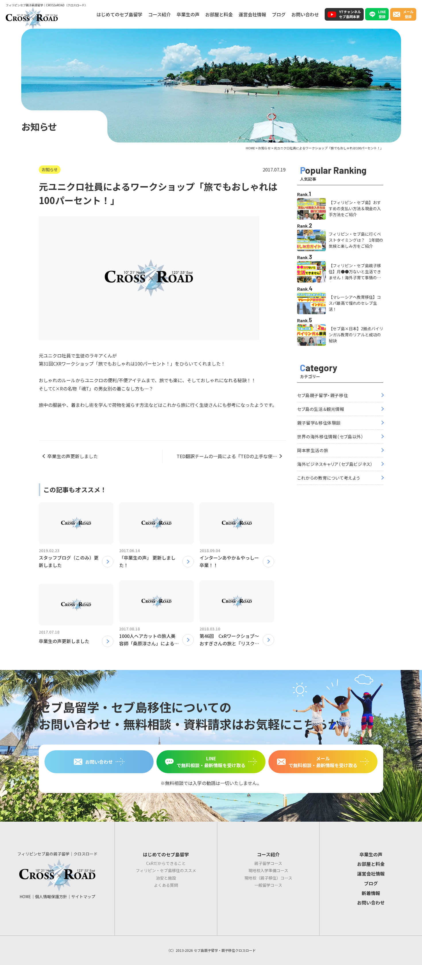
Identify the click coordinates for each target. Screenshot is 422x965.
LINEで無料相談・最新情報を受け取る (211, 762)
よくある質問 (166, 885)
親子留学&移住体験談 (319, 423)
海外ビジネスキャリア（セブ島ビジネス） (335, 464)
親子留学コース (268, 863)
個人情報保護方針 (51, 896)
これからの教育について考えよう (328, 478)
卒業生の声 (188, 14)
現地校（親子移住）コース (268, 878)
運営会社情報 (252, 14)
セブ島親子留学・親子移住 (322, 395)
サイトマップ (83, 896)
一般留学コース (268, 885)
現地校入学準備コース (268, 870)
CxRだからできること (166, 863)
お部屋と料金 (219, 14)
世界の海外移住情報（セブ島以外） (330, 436)
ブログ (279, 14)
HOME (25, 896)
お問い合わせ (305, 14)
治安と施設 (166, 878)
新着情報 (371, 893)
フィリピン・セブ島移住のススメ (166, 870)
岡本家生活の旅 (312, 450)
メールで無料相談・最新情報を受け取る (323, 762)
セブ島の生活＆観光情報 (320, 409)
